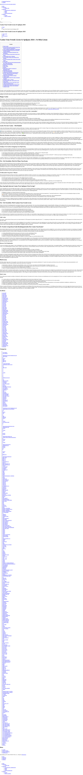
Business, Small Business (6, 511)
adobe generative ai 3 (6, 464)
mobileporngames (5, 601)
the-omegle (4, 714)
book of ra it (4, 506)
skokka (3, 696)
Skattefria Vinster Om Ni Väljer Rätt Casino (11, 82)
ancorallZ (4, 468)
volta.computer (5, 726)
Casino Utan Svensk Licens (8, 83)
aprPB (3, 474)
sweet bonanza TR (5, 711)
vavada (3, 721)
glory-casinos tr (5, 564)
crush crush (4, 546)
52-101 (3, 440)
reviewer (3, 687)
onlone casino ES (5, 637)
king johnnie (4, 585)
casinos (3, 533)
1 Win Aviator (4, 356)
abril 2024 (4, 318)
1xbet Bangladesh (5, 393)
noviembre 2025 (5, 299)
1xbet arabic (4, 392)
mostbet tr (4, 617)
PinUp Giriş (4, 657)
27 (2, 424)
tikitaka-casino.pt (5, 716)
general (3, 561)
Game (3, 557)
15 (2, 371)
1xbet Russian (4, 405)
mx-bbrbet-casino (5, 622)
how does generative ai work (7, 569)
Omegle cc (4, 632)
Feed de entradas (5, 750)
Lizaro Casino (4, 592)
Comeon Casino (6, 76)
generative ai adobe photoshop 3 (8, 562)
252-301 (3, 421)
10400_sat (4, 361)
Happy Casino (5, 46)
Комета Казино (5, 737)
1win (3, 379)
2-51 (3, 410)
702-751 (3, 451)
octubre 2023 (4, 323)
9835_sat (3, 459)
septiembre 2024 (5, 313)
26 (2, 423)
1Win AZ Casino (5, 380)
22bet (3, 416)
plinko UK (4, 668)
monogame (4, 608)
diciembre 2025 (5, 298)
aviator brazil (4, 478)
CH (3, 537)
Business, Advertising (6, 508)
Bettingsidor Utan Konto (7, 70)
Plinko (3, 665)
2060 (3, 413)
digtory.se (4, 548)
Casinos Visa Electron (6, 534)
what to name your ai (6, 730)
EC (2, 549)
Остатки (3, 741)
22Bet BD (4, 417)
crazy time (4, 545)
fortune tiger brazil (5, 554)
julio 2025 (4, 303)
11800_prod (4, 367)
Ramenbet (4, 682)
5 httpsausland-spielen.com (7, 436)
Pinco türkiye (4, 656)
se (2, 36)
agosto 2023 (4, 325)
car (2, 513)
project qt (4, 677)
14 (2, 370)
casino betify (4, 519)
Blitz (3, 502)
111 (3, 365)
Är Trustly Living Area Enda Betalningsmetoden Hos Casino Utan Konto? (12, 63)
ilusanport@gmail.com (6, 1)
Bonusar (4, 67)
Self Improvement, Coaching (7, 691)
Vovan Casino (4, 728)
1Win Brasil (4, 381)
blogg (3, 504)
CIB (3, 542)
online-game (4, 636)
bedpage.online (5, 493)
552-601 (3, 442)
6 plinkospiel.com (5, 445)
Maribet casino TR (5, 594)
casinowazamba (5, 535)
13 (2, 369)
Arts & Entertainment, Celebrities (8, 475)
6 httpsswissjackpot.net (6, 444)
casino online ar (5, 523)
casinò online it (5, 524)
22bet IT (3, 418)
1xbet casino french (5, 395)
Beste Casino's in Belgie (6, 495)
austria (3, 476)
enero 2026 (4, 297)
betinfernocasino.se (5, 499)
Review (3, 685)
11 (2, 362)
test (2, 713)
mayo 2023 (4, 328)
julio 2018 (4, 346)
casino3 (3, 531)
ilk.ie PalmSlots (5, 572)
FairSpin (3, 552)
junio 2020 (4, 340)
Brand (3, 507)
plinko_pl (4, 669)
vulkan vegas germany (6, 729)
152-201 (3, 372)
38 (2, 431)
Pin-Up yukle (4, 653)
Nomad (3, 626)
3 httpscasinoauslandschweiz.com (8, 426)
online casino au (5, 634)
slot (3, 697)
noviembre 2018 (5, 343)
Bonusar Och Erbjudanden (8, 64)
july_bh (3, 580)
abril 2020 (4, 341)
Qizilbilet (4, 681)
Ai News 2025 (5, 466)
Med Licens (5, 65)
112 (3, 366)
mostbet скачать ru (5, 619)
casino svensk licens (5, 525)
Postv (3, 675)
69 (2, 449)
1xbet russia (4, 404)
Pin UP (3, 643)
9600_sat (3, 458)
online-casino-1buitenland (6, 635)
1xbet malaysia (5, 399)
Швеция (3, 744)
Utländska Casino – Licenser (8, 79)
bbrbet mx (4, 491)
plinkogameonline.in (6, 670)
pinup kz (3, 658)
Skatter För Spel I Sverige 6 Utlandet (9, 75)
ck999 (3, 543)
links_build (4, 590)
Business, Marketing (6, 510)
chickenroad (4, 541)
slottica (3, 700)
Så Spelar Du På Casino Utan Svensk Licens (11, 84)
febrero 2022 (4, 335)
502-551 (3, 439)
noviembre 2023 (5, 322)
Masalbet (3, 595)
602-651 (3, 446)
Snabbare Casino (6, 86)
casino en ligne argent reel (7, 520)
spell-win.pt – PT (5, 703)
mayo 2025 (4, 305)
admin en (4, 462)
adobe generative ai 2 (6, 463)
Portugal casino (5, 673)
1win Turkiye (4, 387)
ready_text (4, 683)
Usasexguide (4, 720)
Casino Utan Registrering (7, 71)
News (3, 625)
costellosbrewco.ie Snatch (6, 544)
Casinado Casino (5, 516)
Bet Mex (3, 496)
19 (2, 376)
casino (3, 517)
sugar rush (4, 709)
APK (3, 471)
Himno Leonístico (8, 16)
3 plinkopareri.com (5, 427)
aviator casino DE (5, 479)
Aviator (3, 477)
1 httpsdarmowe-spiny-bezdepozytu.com (9, 355)
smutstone (4, 701)
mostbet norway (5, 614)
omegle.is (4, 633)
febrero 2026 (4, 296)
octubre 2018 (4, 344)
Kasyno (3, 583)
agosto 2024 (4, 314)
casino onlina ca (5, 522)
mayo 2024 (4, 317)
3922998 (3, 2)
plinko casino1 (4, 666)
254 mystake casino (5, 422)
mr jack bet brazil (5, 621)
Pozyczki (4, 676)
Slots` (3, 699)
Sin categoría (4, 695)
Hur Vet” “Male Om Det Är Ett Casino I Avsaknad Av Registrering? (10, 74)
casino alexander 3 (5, 518)
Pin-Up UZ (4, 651)
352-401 (3, 430)
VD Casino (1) (5, 722)
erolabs (3, 551)
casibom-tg (4, 515)
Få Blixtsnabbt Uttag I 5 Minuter (9, 56)
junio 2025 (4, 304)
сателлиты (4, 742)
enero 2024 (4, 320)
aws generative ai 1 (5, 485)
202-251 (3, 412)
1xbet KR (4, 398)
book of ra (4, 505)
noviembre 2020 (5, 339)
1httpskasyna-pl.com (6, 377)
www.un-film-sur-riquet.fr (7, 735)
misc (3, 600)
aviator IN (4, 481)
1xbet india (4, 396)
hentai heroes (4, 566)
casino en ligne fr (5, 521)
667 (3, 448)
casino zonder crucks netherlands (8, 527)
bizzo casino (4, 501)
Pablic (3, 640)
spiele (3, 705)
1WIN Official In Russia (6, 386)
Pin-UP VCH (4, 652)
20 (2, 411)
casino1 (3, 529)
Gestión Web (7, 8)
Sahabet (3, 689)
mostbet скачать (5, 618)
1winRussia (4, 389)
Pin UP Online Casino (6, 645)
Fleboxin (3, 553)
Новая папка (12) (5, 740)
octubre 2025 (4, 300)
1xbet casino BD (5, 394)
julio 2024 (4, 315)
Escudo (6, 15)
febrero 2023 (4, 330)
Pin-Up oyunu (4, 649)
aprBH (3, 472)
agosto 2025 (4, 302)
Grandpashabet (5, 565)
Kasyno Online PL (5, 584)
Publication (4, 680)
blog (3, 503)
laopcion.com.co (5, 586)
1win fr (3, 384)
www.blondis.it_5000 (6, 731)
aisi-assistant (4, 467)
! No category (4, 352)
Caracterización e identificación (10, 10)
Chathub (3, 539)
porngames (4, 672)
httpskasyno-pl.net (5, 570)
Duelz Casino (5, 66)
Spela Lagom (5, 81)
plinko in (3, 667)
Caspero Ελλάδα (5, 536)
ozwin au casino (5, 639)
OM (3, 629)
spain (3, 702)
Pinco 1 (3, 655)
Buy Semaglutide (5, 512)
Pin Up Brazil (4, 644)
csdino (3, 547)
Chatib (3, 540)
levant (3, 587)
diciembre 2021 (5, 336)
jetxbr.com (4, 578)
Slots (3, 698)
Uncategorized (4, 718)
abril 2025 (4, 306)
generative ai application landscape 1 (8, 563)
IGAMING (4, 571)
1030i (3, 359)
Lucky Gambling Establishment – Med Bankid (11, 49)
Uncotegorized (5, 719)
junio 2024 (4, 316)
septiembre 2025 (5, 301)
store (3, 708)
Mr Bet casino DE (5, 620)
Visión (6, 12)
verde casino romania (6, 725)
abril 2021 (4, 337)
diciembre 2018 (5, 342)
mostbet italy (4, 613)
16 (2, 373)
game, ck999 (4, 558)
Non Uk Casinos (5, 628)
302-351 (3, 428)
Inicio (3, 6)
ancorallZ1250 (4, 469)
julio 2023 (4, 326)
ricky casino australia (6, 688)
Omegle (3, 631)
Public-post (4, 679)
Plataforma (4, 7)
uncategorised (4, 717)
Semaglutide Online (5, 693)
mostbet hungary (5, 612)
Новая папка (4, 739)
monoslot (4, 609)
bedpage (3, 492)
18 (2, 375)
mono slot (4, 604)
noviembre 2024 (5, 311)
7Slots (3, 452)
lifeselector (4, 588)
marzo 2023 (4, 329)
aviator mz (4, 483)
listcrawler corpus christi (6, 591)
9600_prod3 (4, 457)
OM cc (3, 630)
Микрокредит (5, 738)
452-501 (3, 434)
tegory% (3, 712)
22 (2, 415)
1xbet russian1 (4, 406)
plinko (3, 664)
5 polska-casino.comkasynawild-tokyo (9, 437)
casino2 (3, 530)
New (3, 623)
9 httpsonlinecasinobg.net (6, 456)
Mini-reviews (4, 599)
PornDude (4, 671)
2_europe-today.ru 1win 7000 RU (8, 409)
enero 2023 (4, 331)
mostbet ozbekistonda (6, 615)
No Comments (4, 35)
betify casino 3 (4, 498)
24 (2, 420)
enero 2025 (4, 309)
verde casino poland (5, 724)
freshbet (3, 555)
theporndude (4, 715)
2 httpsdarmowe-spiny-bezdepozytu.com (9, 408)
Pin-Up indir (4, 648)
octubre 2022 (4, 332)
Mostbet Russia (5, 616)
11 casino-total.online (6, 363)
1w (2, 378)
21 (2, 414)
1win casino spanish (5, 383)
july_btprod (4, 581)
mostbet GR (4, 611)
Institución (4, 9)
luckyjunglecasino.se (6, 593)
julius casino (4, 579)
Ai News (3, 465)
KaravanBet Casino (5, 582)
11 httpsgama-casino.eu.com (7, 364)
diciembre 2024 (5, 310)
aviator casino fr (5, 480)
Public (3, 678)
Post (3, 674)
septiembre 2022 (5, 333)
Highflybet (4, 567)
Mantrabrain (24, 754)
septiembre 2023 (5, 324)
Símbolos (4, 14)
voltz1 (3, 727)
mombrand (4, 602)
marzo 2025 (4, 307)
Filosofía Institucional (8, 13)
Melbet (3, 597)
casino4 (3, 532)
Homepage (4, 568)
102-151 (3, 358)
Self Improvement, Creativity (7, 692)
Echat (3, 550)
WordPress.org (5, 752)
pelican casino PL (5, 642)
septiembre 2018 (5, 345)
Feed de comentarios (6, 751)
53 (2, 441)
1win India (4, 385)
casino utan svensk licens (6, 526)
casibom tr (4, 514)
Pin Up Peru (4, 646)
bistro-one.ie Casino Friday (7, 500)
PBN (3, 641)
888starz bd (4, 454)
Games (3, 559)
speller (3, 704)
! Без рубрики (5, 353)
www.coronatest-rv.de (6, 733)
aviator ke (4, 482)
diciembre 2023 (5, 321)
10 (2, 357)
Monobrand (4, 606)
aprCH (3, 473)
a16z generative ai (5, 461)
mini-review (4, 598)
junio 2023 (4, 327)
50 (2, 438)
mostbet (3, 610)
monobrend (4, 607)
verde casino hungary (6, 723)
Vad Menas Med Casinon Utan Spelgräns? (10, 85)
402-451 (3, 433)
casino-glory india (5, 528)
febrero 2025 (4, 308)
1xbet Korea (4, 397)
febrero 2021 (4, 338)
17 (2, 374)
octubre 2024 (4, 312)
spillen (3, 707)
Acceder (3, 749)
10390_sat (4, 360)
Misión (6, 11)
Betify (3, 497)
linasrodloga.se (5, 589)
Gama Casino (4, 556)
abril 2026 (4, 294)
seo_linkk (4, 694)
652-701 (3, 447)
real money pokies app (6, 684)
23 (2, 419)
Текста (3, 743)
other (3, 638)
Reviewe (3, 686)
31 (2, 429)
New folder (4, 624)
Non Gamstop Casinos (6, 627)
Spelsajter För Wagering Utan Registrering (10, 72)
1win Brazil (4, 382)
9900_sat (3, 460)
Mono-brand (4, 605)
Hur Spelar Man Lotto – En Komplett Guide (11, 80)
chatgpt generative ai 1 (6, 538)
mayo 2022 (4, 334)
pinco (3, 654)
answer (3, 470)
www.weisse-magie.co (6, 736)
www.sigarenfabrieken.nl (6, 734)
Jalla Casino (5, 61)
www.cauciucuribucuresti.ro (7, 732)
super (3, 34)
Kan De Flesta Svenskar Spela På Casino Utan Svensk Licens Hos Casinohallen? (11, 48)
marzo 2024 (4, 319)
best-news (4, 494)
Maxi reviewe (4, 596)
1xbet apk (4, 391)
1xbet (3, 390)
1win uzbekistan (5, 388)
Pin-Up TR (4, 650)
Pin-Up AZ (4, 647)
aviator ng (4, 484)
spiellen (3, 706)
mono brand (4, 603)
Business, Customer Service (7, 509)
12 (2, 368)
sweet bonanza (5, 710)
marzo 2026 (4, 295)
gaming (3, 560)
